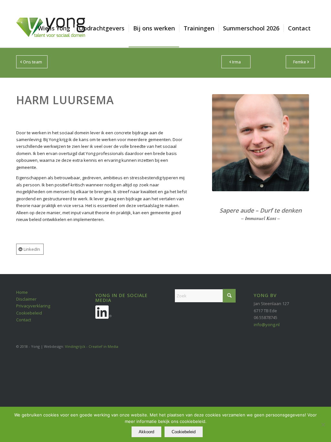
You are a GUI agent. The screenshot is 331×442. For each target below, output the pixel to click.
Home (22, 292)
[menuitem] (54, 28)
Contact (23, 320)
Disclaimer (26, 299)
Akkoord (146, 431)
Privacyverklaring (33, 306)
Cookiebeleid (29, 313)
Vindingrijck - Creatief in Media (91, 346)
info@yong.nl (267, 324)
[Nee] (323, 424)
